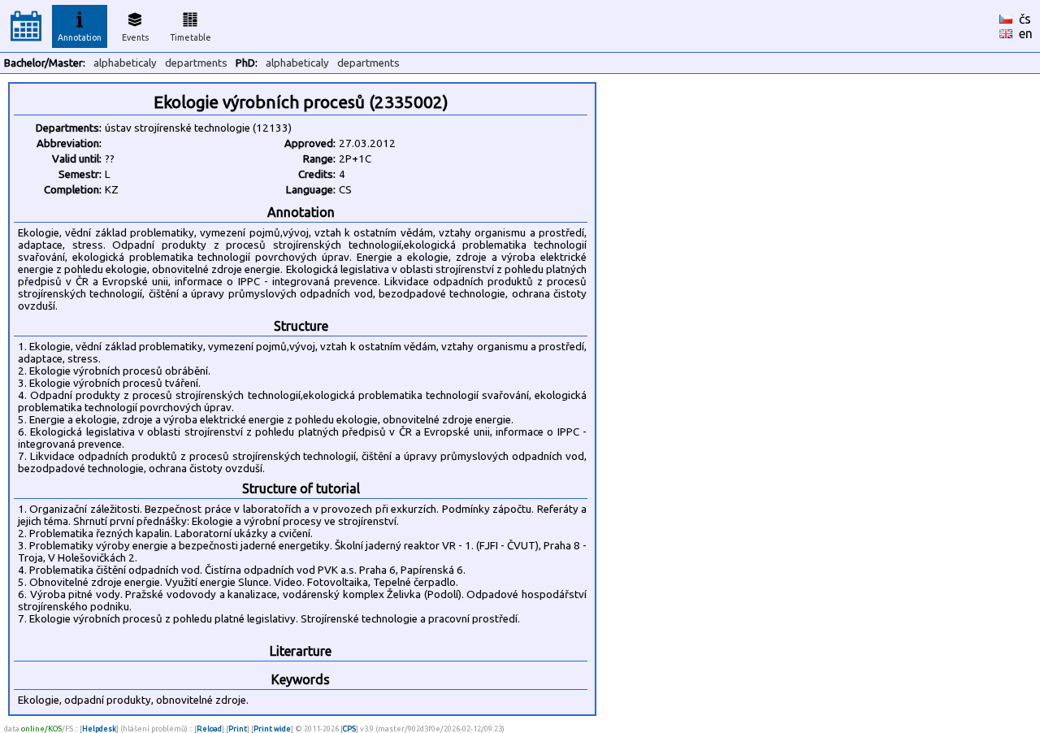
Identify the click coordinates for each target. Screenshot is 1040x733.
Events (135, 37)
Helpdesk (99, 728)
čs (1025, 18)
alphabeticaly (125, 63)
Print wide (272, 728)
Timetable (190, 37)
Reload (209, 728)
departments (196, 63)
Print (237, 728)
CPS (349, 728)
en (1026, 33)
